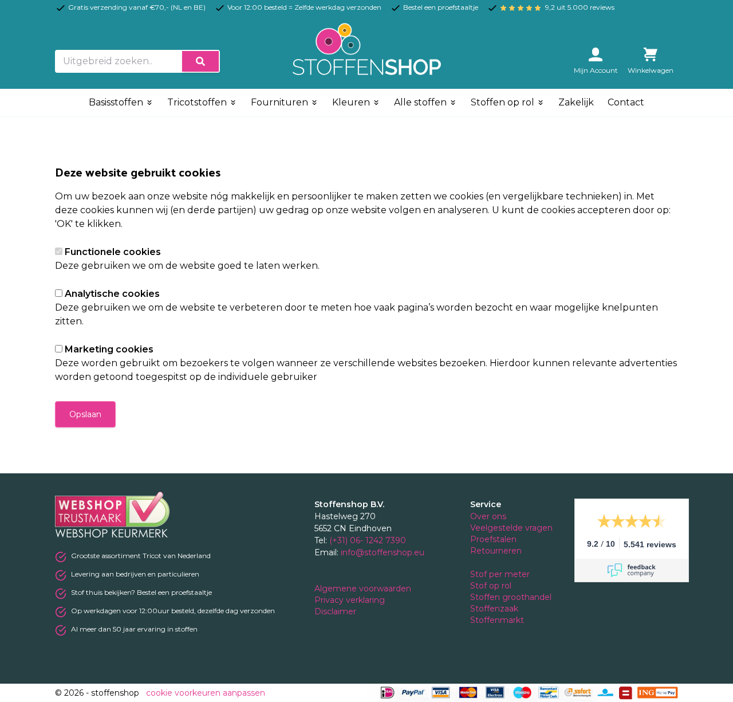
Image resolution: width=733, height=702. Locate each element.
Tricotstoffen (198, 102)
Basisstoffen (117, 102)
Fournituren (280, 102)
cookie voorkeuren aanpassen (205, 693)
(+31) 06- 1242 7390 (367, 540)
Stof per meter (501, 574)
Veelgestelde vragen (511, 528)
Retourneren (496, 551)
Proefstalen (493, 539)
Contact (626, 102)
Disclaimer (336, 611)
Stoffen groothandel (512, 597)
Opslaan (85, 414)
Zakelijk (576, 102)
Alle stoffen (421, 102)
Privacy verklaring (350, 600)
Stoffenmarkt (497, 620)
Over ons (488, 516)
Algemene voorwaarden (363, 588)
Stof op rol (492, 586)
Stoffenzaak (495, 608)
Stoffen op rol (504, 102)
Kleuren (352, 102)
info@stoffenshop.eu (382, 552)
